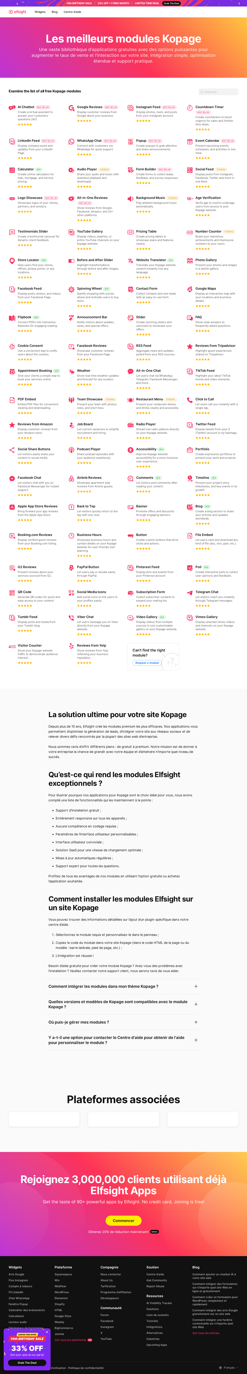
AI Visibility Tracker (159, 1303)
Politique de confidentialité (86, 1368)
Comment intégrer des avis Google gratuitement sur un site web (215, 1312)
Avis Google (16, 1274)
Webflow (60, 1286)
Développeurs (110, 1298)
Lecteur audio (18, 1322)
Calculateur (16, 1316)
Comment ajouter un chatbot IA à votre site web (214, 1276)
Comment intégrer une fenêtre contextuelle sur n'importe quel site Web (212, 1323)
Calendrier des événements (27, 1310)
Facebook (107, 1321)
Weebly (59, 1322)
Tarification (108, 1286)
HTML (58, 1310)
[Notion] (203, 1119)
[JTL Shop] (123, 1119)
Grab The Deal (27, 1362)
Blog (55, 12)
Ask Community (156, 1280)
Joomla (59, 1334)
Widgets (40, 12)
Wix (57, 1280)
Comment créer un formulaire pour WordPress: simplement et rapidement (215, 1300)
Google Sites (63, 1316)
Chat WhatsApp (19, 1298)
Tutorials (152, 1321)
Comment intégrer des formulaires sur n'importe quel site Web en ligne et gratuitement (214, 1287)
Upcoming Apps (156, 1345)
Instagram (107, 1327)
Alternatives (154, 1333)
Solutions (152, 1309)
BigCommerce (64, 1328)
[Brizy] (44, 1119)
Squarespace (63, 1274)
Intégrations (154, 1327)
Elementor (61, 1298)
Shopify (60, 1304)
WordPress (62, 1292)
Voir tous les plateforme (73, 1340)
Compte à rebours (20, 1286)
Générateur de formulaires (26, 1328)
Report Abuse (155, 1286)
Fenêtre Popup (18, 1304)
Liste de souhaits (157, 1315)
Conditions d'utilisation (51, 1368)
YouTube (106, 1339)
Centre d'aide (72, 12)
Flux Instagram (18, 1280)
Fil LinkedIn (16, 1292)
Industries (152, 1339)
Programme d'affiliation (116, 1292)
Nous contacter (111, 1274)
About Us (107, 1280)
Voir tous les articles (205, 1333)
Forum (105, 1315)
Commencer (123, 1221)
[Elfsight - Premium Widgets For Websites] (17, 12)
